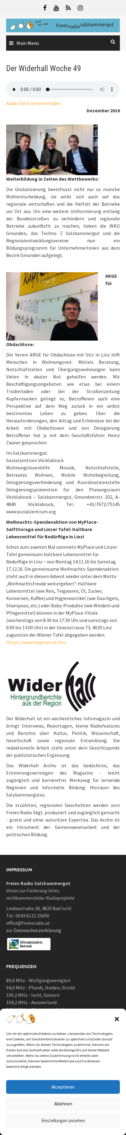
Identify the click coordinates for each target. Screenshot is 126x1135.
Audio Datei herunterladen (33, 103)
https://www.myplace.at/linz (36, 642)
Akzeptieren (63, 1087)
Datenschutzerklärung (37, 930)
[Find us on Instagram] (80, 8)
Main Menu (28, 43)
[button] (117, 1019)
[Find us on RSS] (68, 8)
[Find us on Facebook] (45, 8)
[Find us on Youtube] (56, 8)
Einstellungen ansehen (63, 1120)
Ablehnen (63, 1104)
